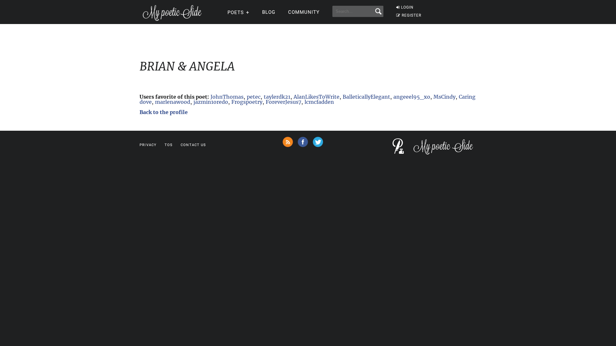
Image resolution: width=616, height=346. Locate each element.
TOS (169, 145)
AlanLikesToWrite (316, 97)
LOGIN (407, 7)
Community (304, 12)
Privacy (148, 145)
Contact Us (193, 145)
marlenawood (172, 102)
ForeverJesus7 (283, 102)
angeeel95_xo (411, 97)
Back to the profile (164, 112)
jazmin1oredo (210, 102)
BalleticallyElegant (366, 97)
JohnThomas (227, 97)
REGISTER (411, 15)
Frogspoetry (246, 102)
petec (254, 97)
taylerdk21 (277, 97)
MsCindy (444, 97)
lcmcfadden (319, 102)
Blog (268, 12)
